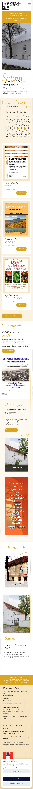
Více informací (8, 351)
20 (17, 130)
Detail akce (21, 192)
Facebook (6, 713)
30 (28, 135)
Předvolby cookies (16, 771)
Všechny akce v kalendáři (12, 316)
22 (25, 130)
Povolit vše (16, 779)
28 (21, 135)
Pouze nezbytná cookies (16, 783)
